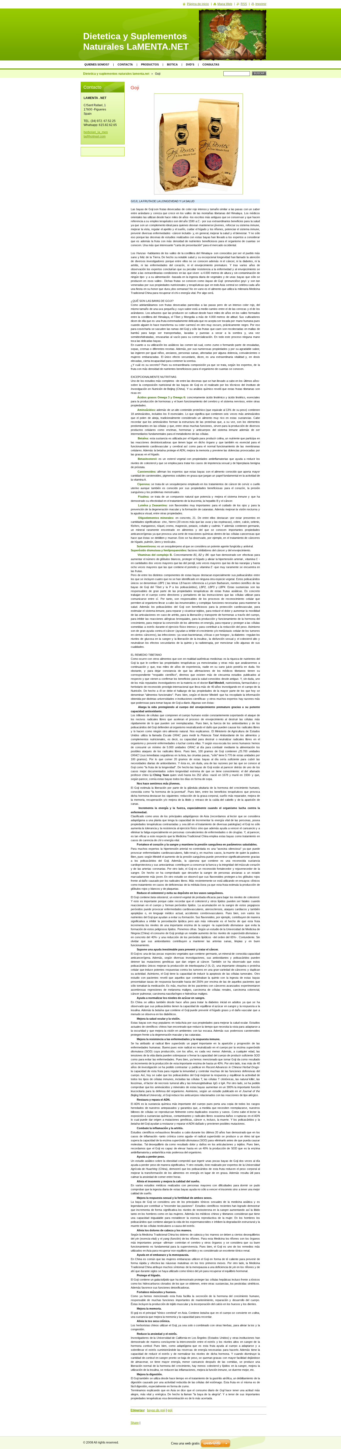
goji (170, 1410)
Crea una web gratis (185, 1443)
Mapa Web (224, 4)
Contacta (125, 64)
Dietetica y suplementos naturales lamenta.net (116, 73)
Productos (150, 64)
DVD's (190, 64)
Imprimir (260, 4)
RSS (244, 4)
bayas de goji (156, 1410)
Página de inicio (198, 4)
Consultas (210, 64)
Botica (172, 64)
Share (135, 1423)
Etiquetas (137, 1410)
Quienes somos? (96, 64)
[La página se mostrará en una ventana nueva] (198, 143)
